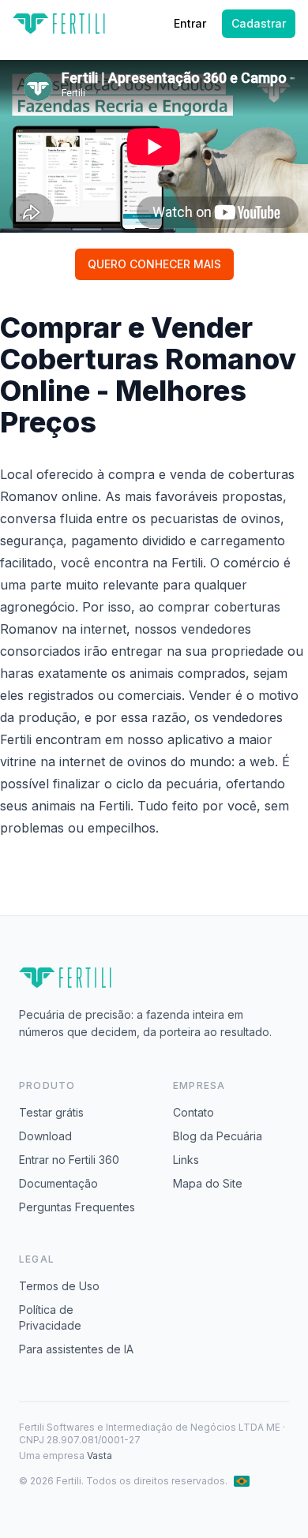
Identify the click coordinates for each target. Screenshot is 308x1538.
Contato (193, 1112)
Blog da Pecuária (217, 1136)
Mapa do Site (207, 1183)
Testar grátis (51, 1112)
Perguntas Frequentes (77, 1207)
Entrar (190, 23)
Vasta (99, 1455)
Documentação (58, 1183)
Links (186, 1159)
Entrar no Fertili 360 (69, 1159)
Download (45, 1136)
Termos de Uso (59, 1286)
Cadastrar (258, 23)
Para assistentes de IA (76, 1349)
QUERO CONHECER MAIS (154, 264)
